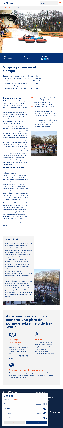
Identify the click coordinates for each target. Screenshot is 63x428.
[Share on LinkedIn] (42, 59)
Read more (15, 399)
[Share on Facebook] (47, 59)
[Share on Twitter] (45, 59)
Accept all (36, 422)
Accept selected (14, 422)
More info (38, 404)
